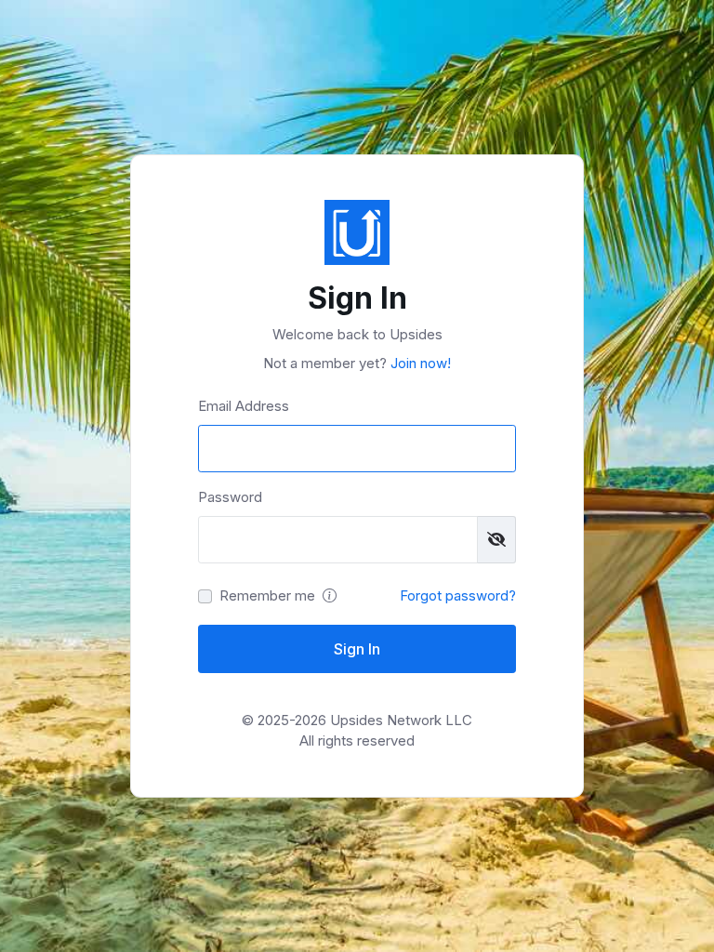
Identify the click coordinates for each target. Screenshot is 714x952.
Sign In (357, 649)
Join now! (419, 363)
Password (230, 497)
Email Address (243, 406)
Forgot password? (458, 595)
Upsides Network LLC (401, 720)
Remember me (267, 595)
